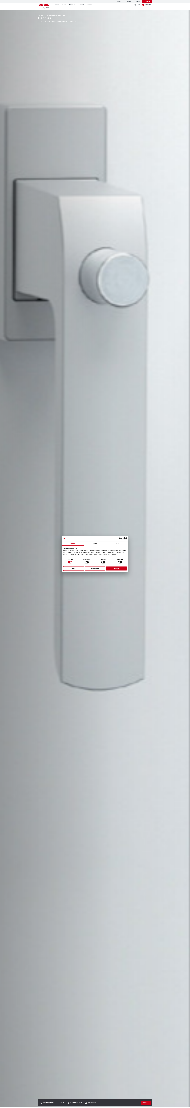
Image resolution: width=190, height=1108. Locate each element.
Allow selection (95, 568)
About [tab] (117, 543)
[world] (135, 5)
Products (56, 4)
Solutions (64, 4)
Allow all (116, 568)
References (72, 4)
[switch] (87, 562)
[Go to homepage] (43, 6)
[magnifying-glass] (139, 5)
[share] (149, 16)
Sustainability (80, 4)
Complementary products (53, 15)
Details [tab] (95, 543)
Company (89, 4)
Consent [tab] (73, 543)
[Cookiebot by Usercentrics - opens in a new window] (120, 538)
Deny (73, 568)
